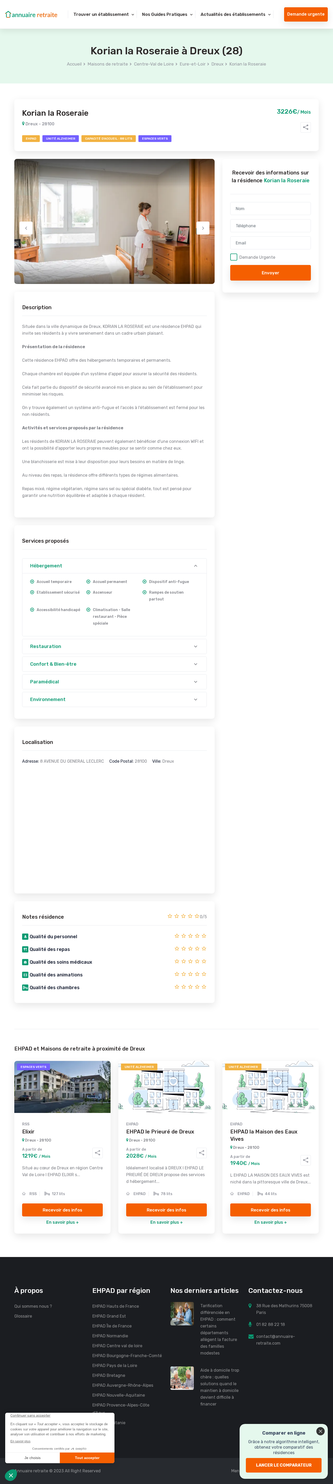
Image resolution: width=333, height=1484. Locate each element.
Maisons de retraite (108, 64)
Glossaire (23, 1316)
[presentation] (26, 228)
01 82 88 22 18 (270, 1324)
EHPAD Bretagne (108, 1375)
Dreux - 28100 (39, 123)
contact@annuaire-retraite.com (275, 1340)
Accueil (74, 64)
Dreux (217, 64)
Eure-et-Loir (193, 64)
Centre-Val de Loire (154, 64)
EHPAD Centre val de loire (117, 1345)
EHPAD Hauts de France (115, 1306)
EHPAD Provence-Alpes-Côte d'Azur (120, 1409)
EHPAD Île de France (112, 1326)
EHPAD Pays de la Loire (114, 1365)
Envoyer (270, 272)
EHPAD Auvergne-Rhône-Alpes (122, 1385)
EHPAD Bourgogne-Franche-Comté (127, 1355)
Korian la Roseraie (247, 64)
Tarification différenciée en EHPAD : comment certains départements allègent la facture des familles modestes (218, 1329)
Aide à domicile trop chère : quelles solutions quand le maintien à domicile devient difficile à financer (219, 1387)
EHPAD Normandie (110, 1335)
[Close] (320, 1431)
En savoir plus (60, 1222)
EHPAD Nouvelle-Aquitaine (118, 1395)
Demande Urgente (257, 257)
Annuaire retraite (31, 1470)
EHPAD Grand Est (109, 1316)
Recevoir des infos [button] (62, 1210)
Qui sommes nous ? (33, 1306)
